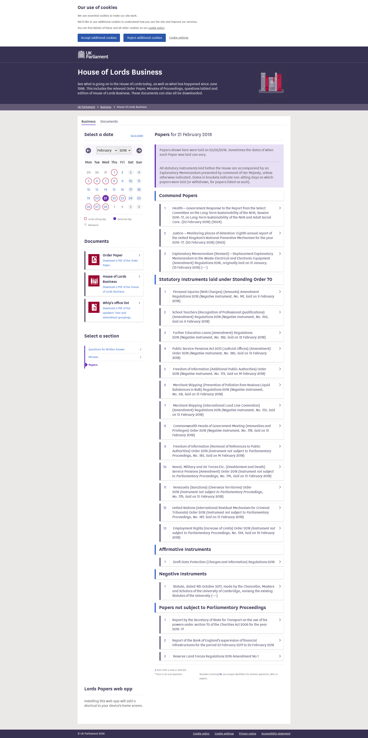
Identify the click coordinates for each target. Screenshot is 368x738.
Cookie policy (201, 733)
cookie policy (156, 28)
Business (105, 107)
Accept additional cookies (99, 38)
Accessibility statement (275, 733)
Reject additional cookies (144, 38)
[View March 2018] (139, 150)
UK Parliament (86, 107)
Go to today (137, 135)
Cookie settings (178, 37)
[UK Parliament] (93, 54)
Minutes (93, 357)
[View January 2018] (88, 150)
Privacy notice (247, 733)
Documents (109, 121)
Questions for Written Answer (107, 349)
